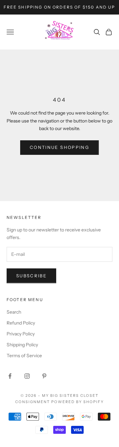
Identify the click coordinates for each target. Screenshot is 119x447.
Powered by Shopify (77, 401)
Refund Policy (21, 323)
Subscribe (31, 275)
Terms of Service (24, 356)
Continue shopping (59, 147)
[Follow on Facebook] (10, 376)
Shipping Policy (22, 345)
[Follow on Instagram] (27, 376)
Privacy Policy (21, 334)
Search (14, 312)
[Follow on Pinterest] (44, 376)
